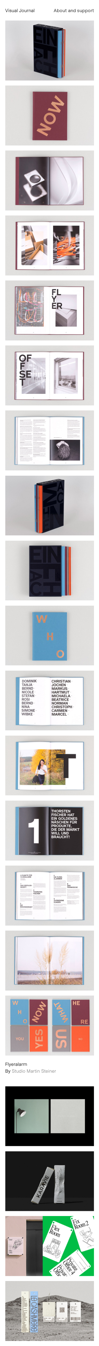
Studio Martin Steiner (34, 1071)
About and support (74, 10)
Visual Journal (20, 10)
